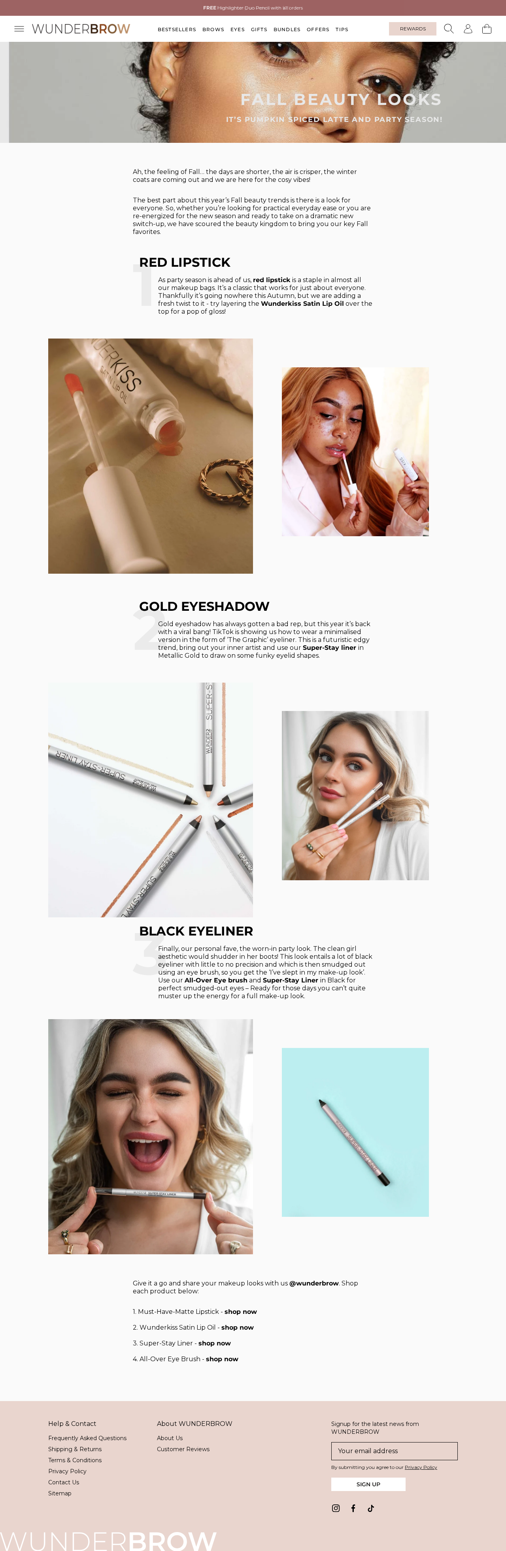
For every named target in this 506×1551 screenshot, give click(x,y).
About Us (170, 1438)
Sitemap (60, 1493)
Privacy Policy (67, 1471)
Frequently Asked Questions (87, 1438)
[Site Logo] (81, 28)
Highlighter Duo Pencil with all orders (253, 8)
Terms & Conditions (75, 1460)
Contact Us (63, 1482)
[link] (336, 1508)
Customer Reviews (183, 1449)
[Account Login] (468, 28)
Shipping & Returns (75, 1449)
